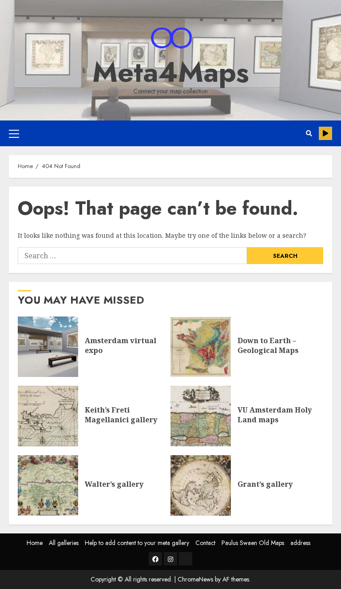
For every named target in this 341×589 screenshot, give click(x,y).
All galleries (64, 542)
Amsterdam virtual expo (48, 347)
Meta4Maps (170, 72)
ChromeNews (195, 579)
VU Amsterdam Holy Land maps (200, 416)
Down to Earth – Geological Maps (200, 347)
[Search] (308, 133)
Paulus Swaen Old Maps (253, 542)
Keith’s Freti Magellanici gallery (48, 416)
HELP (325, 133)
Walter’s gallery (48, 485)
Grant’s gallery (200, 485)
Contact (205, 542)
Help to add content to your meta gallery (137, 542)
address (300, 542)
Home (35, 542)
